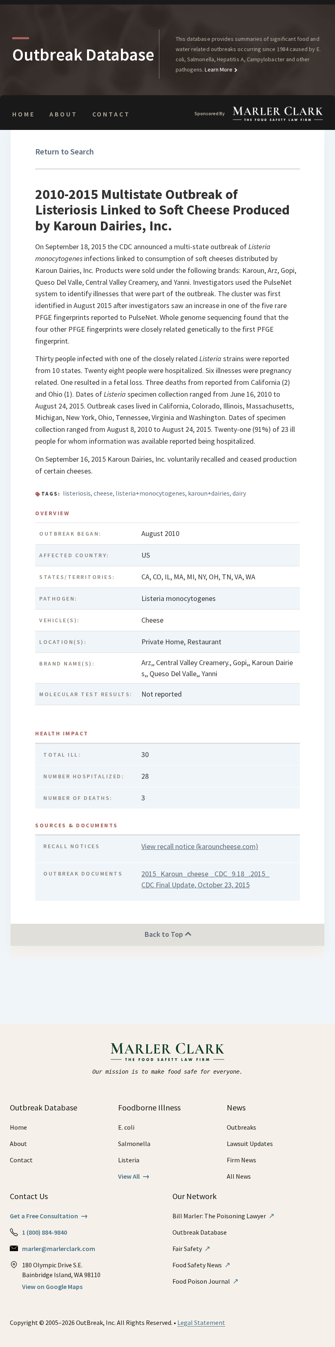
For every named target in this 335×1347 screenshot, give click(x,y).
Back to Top (165, 934)
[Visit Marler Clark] (168, 1052)
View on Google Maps (52, 1286)
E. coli (126, 1127)
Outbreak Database (199, 1232)
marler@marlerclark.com (58, 1248)
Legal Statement (201, 1322)
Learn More (217, 69)
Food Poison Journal (205, 1281)
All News (239, 1176)
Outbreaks (241, 1127)
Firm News (241, 1160)
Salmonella (134, 1143)
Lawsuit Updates (250, 1143)
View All (134, 1176)
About (63, 114)
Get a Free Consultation (49, 1216)
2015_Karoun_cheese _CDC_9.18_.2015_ (205, 873)
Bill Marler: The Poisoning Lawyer (223, 1216)
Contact (111, 114)
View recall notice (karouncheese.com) (199, 846)
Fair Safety (191, 1248)
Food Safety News (201, 1265)
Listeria (128, 1160)
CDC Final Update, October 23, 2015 (195, 884)
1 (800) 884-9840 (44, 1232)
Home (23, 114)
